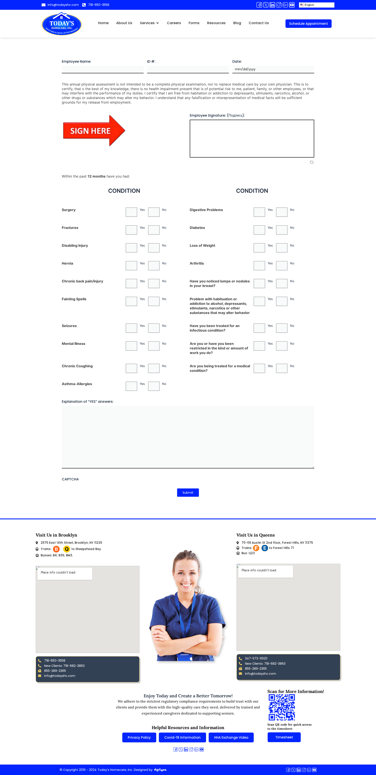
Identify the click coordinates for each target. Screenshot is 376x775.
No (164, 209)
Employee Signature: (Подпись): (217, 115)
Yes (142, 209)
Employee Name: (76, 61)
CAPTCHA (70, 479)
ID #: (151, 61)
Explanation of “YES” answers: (88, 401)
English (309, 4)
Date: (237, 61)
